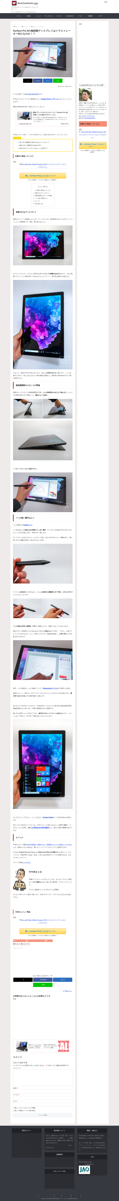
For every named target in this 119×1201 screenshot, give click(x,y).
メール (16, 1094)
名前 (15, 1088)
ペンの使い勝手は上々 (41, 198)
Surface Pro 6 (26, 944)
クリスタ (55, 688)
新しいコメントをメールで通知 (25, 1108)
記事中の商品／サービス (43, 190)
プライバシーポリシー (52, 1159)
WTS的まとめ (39, 203)
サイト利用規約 (50, 1162)
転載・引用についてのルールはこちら (57, 1145)
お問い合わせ (66, 1195)
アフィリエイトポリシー (53, 1164)
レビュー (50, 940)
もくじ (40, 186)
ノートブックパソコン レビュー (37, 940)
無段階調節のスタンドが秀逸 (43, 195)
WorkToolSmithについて (46, 1195)
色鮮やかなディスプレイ (42, 193)
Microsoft (17, 944)
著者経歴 (58, 1195)
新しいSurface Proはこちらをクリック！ (41, 176)
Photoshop (47, 688)
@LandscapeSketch (32, 94)
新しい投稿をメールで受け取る (25, 1110)
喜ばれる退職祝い (18, 1150)
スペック (37, 201)
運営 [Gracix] (76, 1195)
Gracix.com (66, 1138)
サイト (15, 1101)
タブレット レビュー (20, 940)
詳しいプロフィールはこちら (87, 116)
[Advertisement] (85, 6)
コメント (17, 1068)
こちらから (27, 862)
